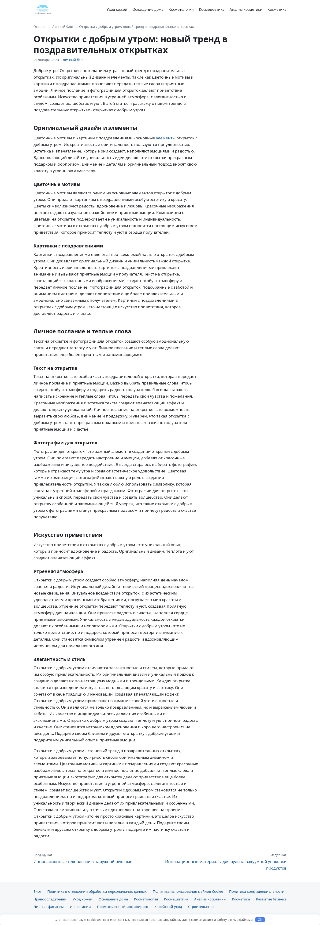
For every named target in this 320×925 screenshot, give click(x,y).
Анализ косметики (246, 9)
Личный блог (62, 26)
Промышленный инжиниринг (122, 906)
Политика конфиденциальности (256, 891)
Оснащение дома (148, 9)
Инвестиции (80, 906)
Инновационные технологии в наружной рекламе (82, 858)
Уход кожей (117, 9)
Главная (39, 26)
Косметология (181, 9)
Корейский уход (168, 906)
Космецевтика (211, 9)
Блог (37, 891)
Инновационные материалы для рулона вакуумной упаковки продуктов (226, 862)
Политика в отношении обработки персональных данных (97, 891)
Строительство (201, 906)
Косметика (277, 9)
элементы (165, 138)
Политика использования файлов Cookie (188, 891)
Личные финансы (48, 906)
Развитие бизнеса (271, 899)
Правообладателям (50, 899)
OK (260, 919)
